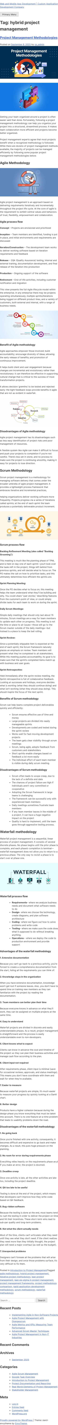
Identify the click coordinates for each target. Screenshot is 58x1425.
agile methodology (9, 1273)
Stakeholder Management (25, 1390)
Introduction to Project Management (28, 1270)
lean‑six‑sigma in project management (33, 1280)
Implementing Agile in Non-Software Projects (35, 1314)
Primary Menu (9, 14)
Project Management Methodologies (28, 38)
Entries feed (18, 1407)
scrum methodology (25, 1289)
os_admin (39, 44)
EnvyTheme (21, 1423)
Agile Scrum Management (25, 1373)
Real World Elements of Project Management (34, 1386)
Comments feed (20, 1410)
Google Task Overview (23, 1377)
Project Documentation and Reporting (31, 1383)
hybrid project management (34, 1273)
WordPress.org (19, 1413)
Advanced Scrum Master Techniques (30, 1331)
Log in (15, 1404)
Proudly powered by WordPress (16, 1420)
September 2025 (20, 1359)
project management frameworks (17, 1283)
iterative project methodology (15, 1276)
